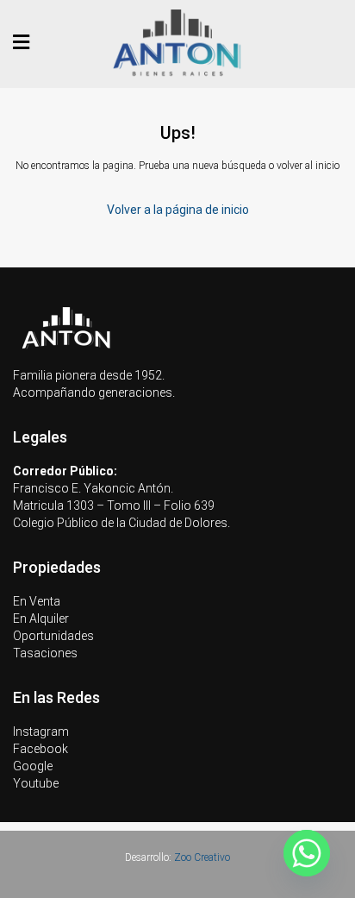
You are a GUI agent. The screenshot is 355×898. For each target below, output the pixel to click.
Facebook (40, 749)
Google (33, 766)
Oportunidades (53, 636)
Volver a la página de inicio (178, 210)
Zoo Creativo (202, 857)
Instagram (41, 731)
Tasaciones (45, 653)
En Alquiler (41, 618)
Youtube (36, 783)
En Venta (36, 601)
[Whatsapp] (306, 853)
